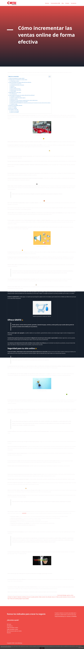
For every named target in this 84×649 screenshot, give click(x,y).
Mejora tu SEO (13, 87)
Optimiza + (13, 86)
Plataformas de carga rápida (16, 90)
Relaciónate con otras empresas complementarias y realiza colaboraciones (24, 100)
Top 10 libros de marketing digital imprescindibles (18, 598)
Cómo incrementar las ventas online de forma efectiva (20, 82)
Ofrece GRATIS (13, 91)
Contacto (67, 3)
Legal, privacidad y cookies (12, 627)
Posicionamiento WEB (55, 3)
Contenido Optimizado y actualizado (17, 85)
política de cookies (75, 646)
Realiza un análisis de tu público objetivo (18, 97)
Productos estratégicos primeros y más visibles (19, 101)
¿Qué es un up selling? (15, 111)
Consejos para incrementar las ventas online (18, 79)
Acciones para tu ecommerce (16, 83)
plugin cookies (81, 647)
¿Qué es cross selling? (15, 112)
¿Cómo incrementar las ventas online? (16, 78)
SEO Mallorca (10, 626)
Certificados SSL (14, 93)
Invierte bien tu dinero (15, 81)
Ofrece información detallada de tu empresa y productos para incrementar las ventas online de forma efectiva (30, 102)
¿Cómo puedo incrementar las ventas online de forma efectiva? (22, 95)
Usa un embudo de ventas (15, 88)
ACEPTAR (42, 648)
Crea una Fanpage (13, 106)
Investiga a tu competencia (16, 96)
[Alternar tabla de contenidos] (49, 77)
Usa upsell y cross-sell (13, 109)
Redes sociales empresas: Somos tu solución (65, 597)
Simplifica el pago (14, 104)
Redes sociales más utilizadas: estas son (47, 597)
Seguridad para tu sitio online (15, 92)
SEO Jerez (9, 624)
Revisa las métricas (14, 99)
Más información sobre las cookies (14, 631)
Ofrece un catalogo (13, 108)
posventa (24, 513)
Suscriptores (73, 3)
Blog (63, 3)
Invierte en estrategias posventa (15, 105)
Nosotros (47, 3)
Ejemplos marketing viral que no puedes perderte (28, 597)
